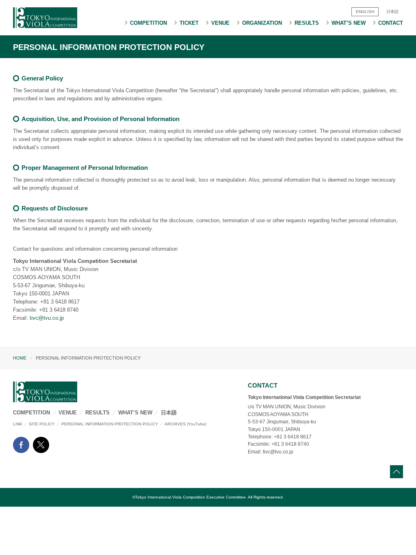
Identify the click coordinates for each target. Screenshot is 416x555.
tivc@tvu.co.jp (47, 318)
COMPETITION (31, 413)
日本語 (169, 413)
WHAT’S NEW (135, 413)
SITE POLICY (42, 424)
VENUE (67, 413)
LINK (17, 424)
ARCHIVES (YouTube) (185, 424)
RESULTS (97, 413)
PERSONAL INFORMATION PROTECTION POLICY (109, 424)
